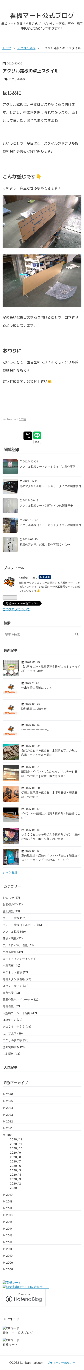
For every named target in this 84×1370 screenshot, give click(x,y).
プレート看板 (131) (14, 918)
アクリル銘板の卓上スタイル (31, 71)
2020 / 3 (15, 1179)
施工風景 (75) (11, 911)
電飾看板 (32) (11, 1006)
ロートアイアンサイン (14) (20, 959)
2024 (9, 1107)
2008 (9, 1269)
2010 (9, 1255)
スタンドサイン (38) (15, 986)
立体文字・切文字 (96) (17, 1026)
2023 (9, 1114)
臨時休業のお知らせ (34, 708)
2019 (9, 1194)
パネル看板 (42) (13, 952)
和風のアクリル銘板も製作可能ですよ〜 (45, 544)
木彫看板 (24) (11, 1053)
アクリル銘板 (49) (14, 931)
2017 (9, 1208)
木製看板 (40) (11, 965)
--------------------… (35, 729)
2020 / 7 (15, 1161)
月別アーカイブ (16, 1083)
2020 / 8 (15, 1157)
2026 (9, 1094)
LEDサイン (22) (12, 1020)
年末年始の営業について (36, 687)
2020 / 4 (15, 1174)
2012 (9, 1242)
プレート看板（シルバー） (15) (22, 925)
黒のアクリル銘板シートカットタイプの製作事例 (50, 486)
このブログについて (16, 609)
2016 (9, 1215)
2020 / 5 (15, 1170)
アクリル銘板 (17, 79)
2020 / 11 (16, 1144)
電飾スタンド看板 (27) (17, 979)
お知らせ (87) (11, 897)
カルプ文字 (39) (13, 1033)
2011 (9, 1249)
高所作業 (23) (11, 992)
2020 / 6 (15, 1165)
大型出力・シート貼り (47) (20, 1013)
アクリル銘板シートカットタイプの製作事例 (48, 466)
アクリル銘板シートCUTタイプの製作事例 (46, 505)
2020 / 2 (15, 1183)
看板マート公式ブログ (42, 15)
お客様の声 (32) (13, 904)
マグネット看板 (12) (15, 972)
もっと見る (10, 872)
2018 (9, 1201)
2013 (9, 1235)
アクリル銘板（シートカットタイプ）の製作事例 (50, 525)
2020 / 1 (15, 1187)
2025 (9, 1101)
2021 (9, 1128)
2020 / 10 (16, 1148)
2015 (9, 1221)
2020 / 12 (16, 1139)
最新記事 (10, 650)
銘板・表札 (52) (13, 938)
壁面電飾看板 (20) (14, 1047)
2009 (9, 1262)
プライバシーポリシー (61, 1362)
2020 (9, 1135)
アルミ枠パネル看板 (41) (18, 945)
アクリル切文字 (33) (15, 1040)
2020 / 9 (15, 1152)
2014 (9, 1228)
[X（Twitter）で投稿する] (27, 436)
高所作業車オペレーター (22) (21, 999)
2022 (9, 1121)
